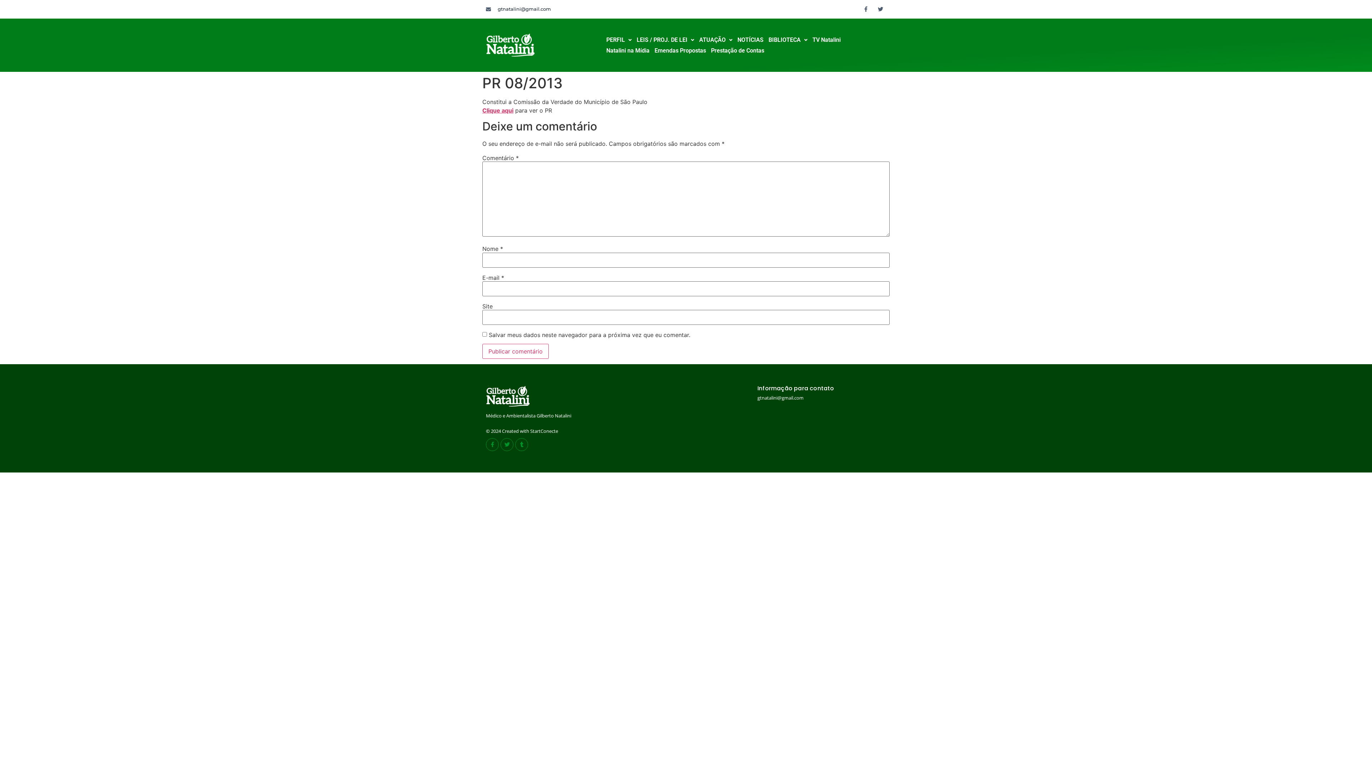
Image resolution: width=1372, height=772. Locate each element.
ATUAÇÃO (712, 39)
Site (487, 306)
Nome (492, 249)
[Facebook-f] (866, 9)
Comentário (500, 158)
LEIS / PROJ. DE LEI (662, 39)
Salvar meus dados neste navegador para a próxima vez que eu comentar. (589, 335)
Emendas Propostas (680, 50)
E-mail (493, 278)
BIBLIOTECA (785, 39)
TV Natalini (826, 39)
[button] (619, 40)
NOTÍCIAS (750, 39)
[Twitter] (880, 9)
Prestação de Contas (737, 50)
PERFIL (615, 39)
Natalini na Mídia (628, 50)
